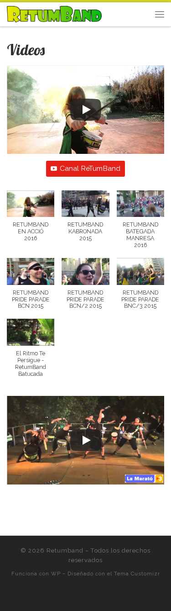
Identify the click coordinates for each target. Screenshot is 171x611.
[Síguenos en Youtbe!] (123, 596)
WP (56, 573)
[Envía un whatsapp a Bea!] (59, 596)
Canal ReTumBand (90, 168)
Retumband (65, 550)
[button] (30, 220)
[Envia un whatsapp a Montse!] (72, 596)
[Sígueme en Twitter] (98, 596)
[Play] (85, 110)
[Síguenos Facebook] (111, 596)
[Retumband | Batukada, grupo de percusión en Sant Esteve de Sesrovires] (54, 13)
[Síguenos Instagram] (47, 596)
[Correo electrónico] (85, 596)
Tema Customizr (137, 573)
